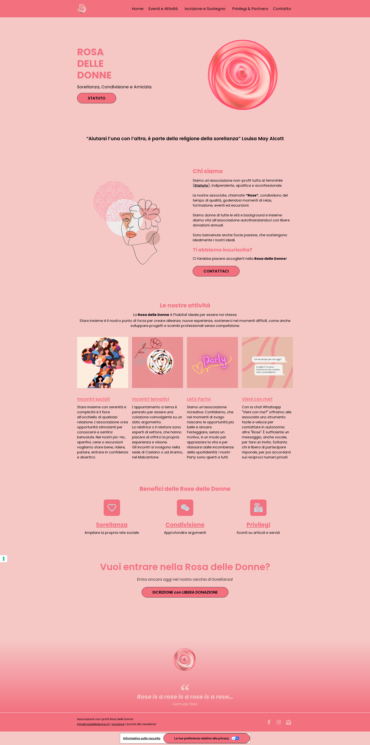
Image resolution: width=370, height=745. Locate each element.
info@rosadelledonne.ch (93, 724)
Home (138, 8)
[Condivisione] (185, 507)
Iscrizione (118, 724)
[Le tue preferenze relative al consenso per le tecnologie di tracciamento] (3, 558)
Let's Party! (199, 399)
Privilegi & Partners (250, 8)
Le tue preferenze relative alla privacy (201, 738)
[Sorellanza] (112, 507)
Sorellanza (112, 525)
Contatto (282, 8)
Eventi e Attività (163, 8)
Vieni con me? (257, 399)
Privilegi (258, 525)
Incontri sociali (93, 399)
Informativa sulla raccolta (141, 738)
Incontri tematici (150, 399)
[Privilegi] (258, 507)
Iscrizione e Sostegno (205, 8)
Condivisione (185, 525)
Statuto (201, 185)
